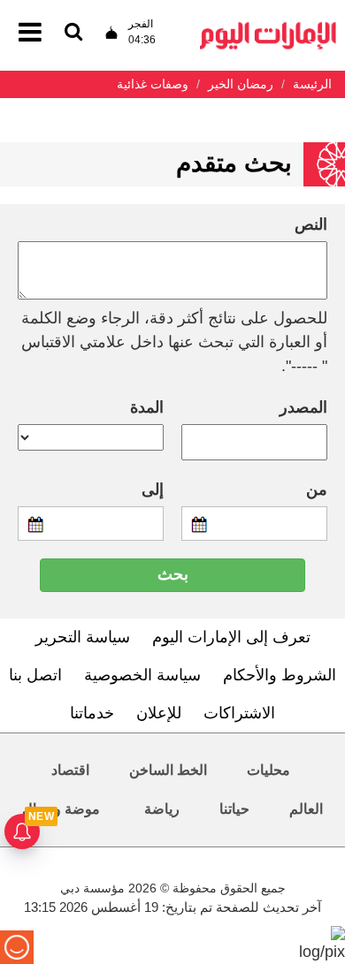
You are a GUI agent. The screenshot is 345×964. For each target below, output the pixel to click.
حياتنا (234, 808)
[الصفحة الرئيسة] (268, 27)
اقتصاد (70, 770)
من (316, 489)
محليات (268, 770)
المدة (147, 407)
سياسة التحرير (82, 637)
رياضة (162, 808)
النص (311, 224)
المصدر (303, 407)
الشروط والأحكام (279, 675)
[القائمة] (73, 33)
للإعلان (158, 713)
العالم (306, 808)
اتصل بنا (35, 675)
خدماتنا (92, 713)
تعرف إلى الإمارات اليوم (231, 637)
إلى (153, 489)
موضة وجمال (61, 808)
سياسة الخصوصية (142, 675)
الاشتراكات (239, 713)
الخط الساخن (168, 770)
